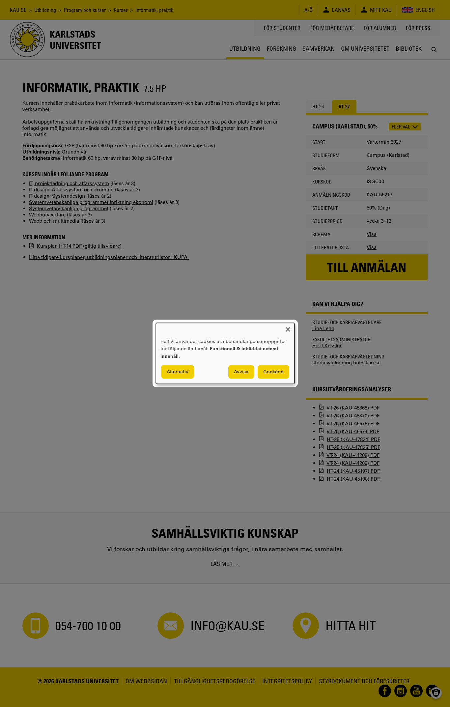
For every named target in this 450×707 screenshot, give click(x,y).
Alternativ (177, 372)
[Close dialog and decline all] (288, 327)
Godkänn (273, 372)
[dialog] (225, 353)
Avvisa (241, 372)
